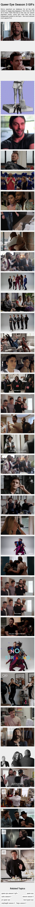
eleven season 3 (28, 896)
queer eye (30, 893)
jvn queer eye (5, 900)
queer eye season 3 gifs (9, 893)
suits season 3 (6, 896)
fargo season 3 (21, 903)
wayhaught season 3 (8, 903)
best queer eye (29, 900)
